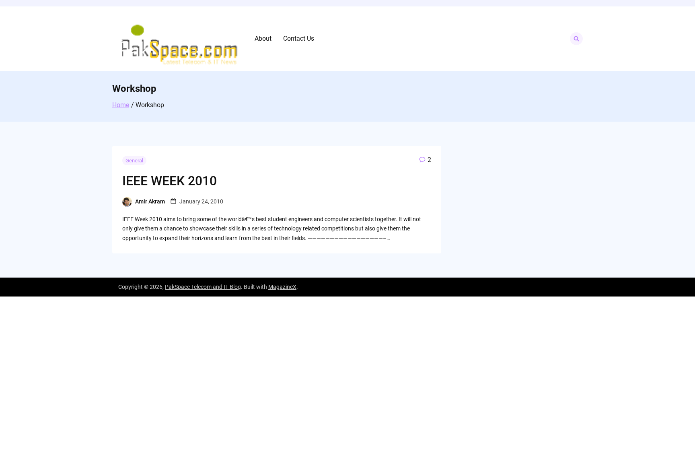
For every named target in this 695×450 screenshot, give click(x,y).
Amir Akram (150, 201)
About (263, 38)
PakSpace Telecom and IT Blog (203, 287)
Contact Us (298, 38)
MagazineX (282, 287)
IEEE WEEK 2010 (169, 181)
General (134, 161)
